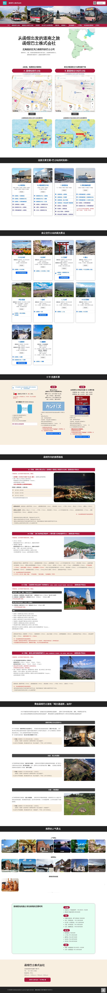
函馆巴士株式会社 (15, 3)
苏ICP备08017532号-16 (46, 990)
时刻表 (21, 265)
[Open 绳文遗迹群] (75, 25)
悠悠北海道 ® (38, 990)
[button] (32, 71)
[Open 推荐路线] (66, 25)
